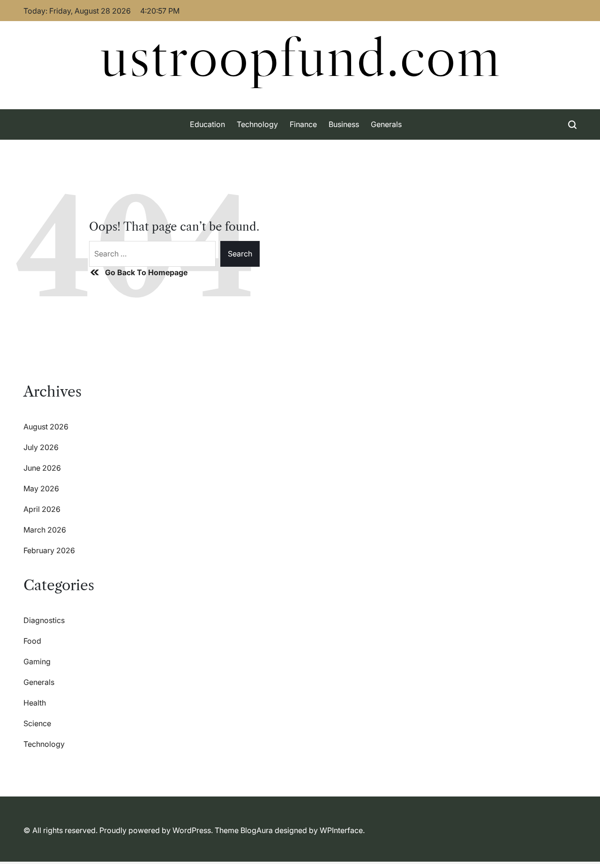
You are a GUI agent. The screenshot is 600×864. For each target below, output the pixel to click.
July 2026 (41, 447)
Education (207, 124)
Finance (303, 124)
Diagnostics (44, 620)
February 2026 (49, 550)
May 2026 (41, 488)
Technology (257, 124)
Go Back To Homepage (146, 272)
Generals (386, 124)
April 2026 (41, 509)
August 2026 (45, 426)
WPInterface (341, 830)
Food (32, 641)
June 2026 (42, 468)
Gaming (37, 661)
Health (34, 702)
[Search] (572, 124)
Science (37, 723)
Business (344, 124)
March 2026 (44, 529)
